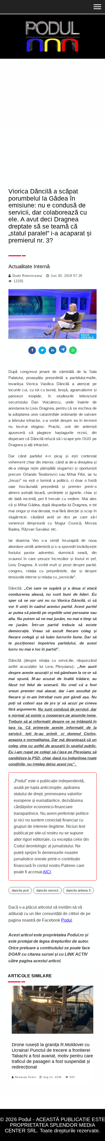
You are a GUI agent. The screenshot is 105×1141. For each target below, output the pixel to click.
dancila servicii (47, 890)
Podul (66, 920)
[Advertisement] (52, 127)
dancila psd (20, 890)
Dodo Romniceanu (27, 276)
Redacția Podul (25, 1077)
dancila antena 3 (78, 890)
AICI (47, 872)
